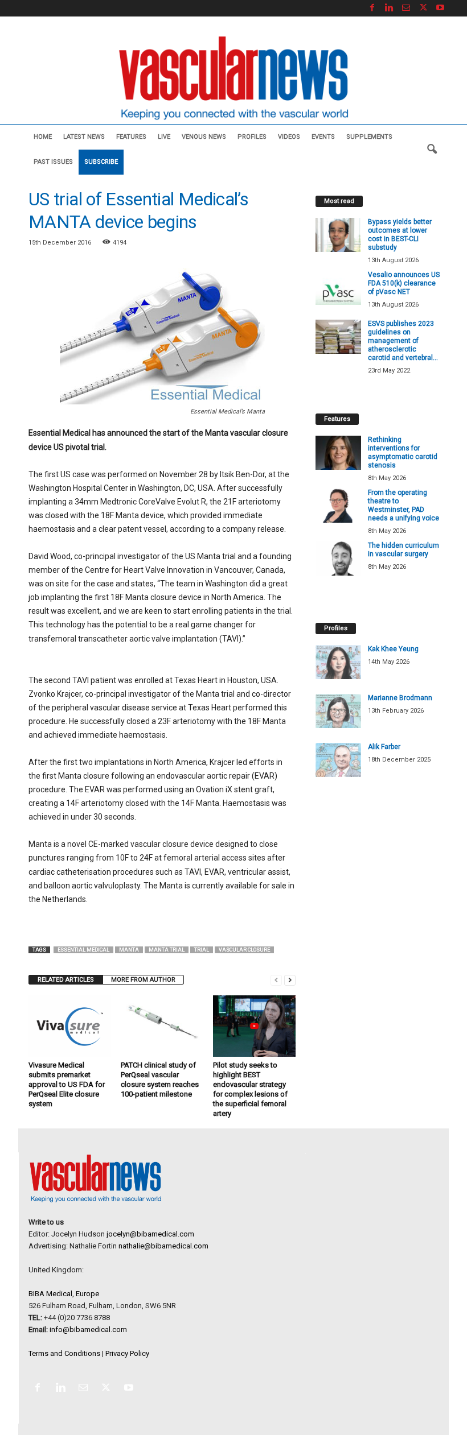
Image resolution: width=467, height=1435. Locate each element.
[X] (423, 8)
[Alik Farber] (338, 760)
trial (201, 950)
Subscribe (101, 162)
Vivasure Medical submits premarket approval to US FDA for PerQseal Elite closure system (66, 1084)
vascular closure (244, 950)
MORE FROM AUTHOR (143, 979)
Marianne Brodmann (400, 698)
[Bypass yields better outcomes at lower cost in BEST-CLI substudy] (338, 235)
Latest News (84, 136)
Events (323, 136)
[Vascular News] (233, 79)
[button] (431, 149)
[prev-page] (276, 980)
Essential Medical (83, 950)
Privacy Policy (127, 1353)
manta (129, 950)
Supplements (369, 136)
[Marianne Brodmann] (338, 711)
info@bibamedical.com (88, 1329)
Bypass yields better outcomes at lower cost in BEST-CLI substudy (400, 234)
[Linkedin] (389, 8)
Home (43, 136)
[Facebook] (372, 8)
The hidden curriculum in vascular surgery (403, 549)
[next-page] (290, 980)
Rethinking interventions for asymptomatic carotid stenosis (402, 452)
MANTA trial (167, 950)
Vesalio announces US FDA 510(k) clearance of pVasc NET (404, 283)
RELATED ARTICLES (66, 979)
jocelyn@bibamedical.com (150, 1234)
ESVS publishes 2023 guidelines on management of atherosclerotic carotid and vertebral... (403, 341)
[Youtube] (440, 8)
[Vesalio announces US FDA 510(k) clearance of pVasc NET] (338, 288)
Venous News (204, 136)
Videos (289, 136)
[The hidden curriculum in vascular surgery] (338, 558)
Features (131, 136)
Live (164, 136)
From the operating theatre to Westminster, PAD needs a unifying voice (403, 505)
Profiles (252, 136)
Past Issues (53, 162)
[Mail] (406, 8)
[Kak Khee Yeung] (338, 662)
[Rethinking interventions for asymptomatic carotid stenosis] (338, 453)
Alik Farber (384, 747)
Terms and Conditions (64, 1353)
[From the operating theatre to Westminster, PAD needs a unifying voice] (338, 506)
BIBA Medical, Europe (63, 1293)
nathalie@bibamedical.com (163, 1246)
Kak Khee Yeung (393, 649)
